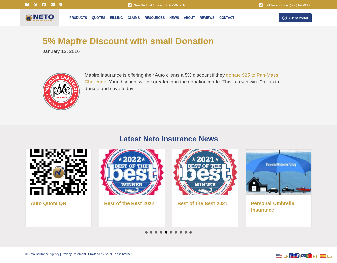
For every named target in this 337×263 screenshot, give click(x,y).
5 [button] (166, 232)
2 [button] (151, 232)
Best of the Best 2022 (129, 203)
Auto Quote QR (48, 203)
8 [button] (181, 232)
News (174, 18)
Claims (134, 18)
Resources (155, 18)
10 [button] (190, 232)
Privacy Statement (74, 254)
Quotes (98, 18)
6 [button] (171, 232)
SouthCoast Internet (118, 254)
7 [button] (176, 232)
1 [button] (146, 232)
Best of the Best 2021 (202, 203)
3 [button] (156, 232)
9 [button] (186, 232)
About (189, 18)
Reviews (207, 18)
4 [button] (161, 232)
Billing (116, 18)
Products (78, 18)
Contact (226, 18)
